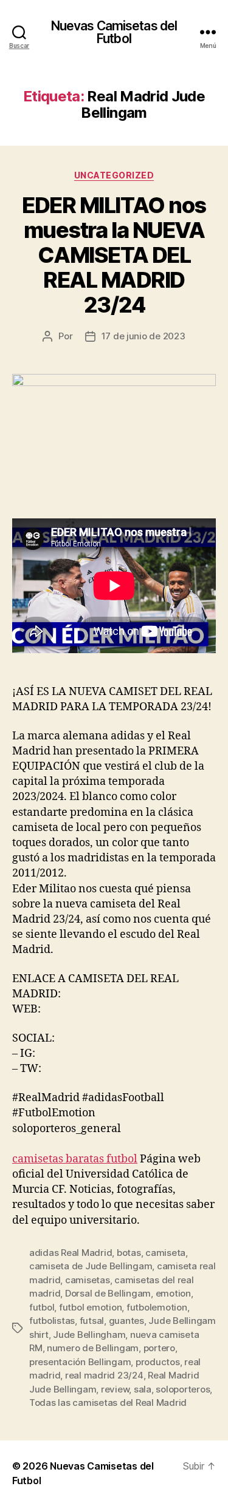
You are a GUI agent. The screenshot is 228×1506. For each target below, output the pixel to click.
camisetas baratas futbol (74, 1159)
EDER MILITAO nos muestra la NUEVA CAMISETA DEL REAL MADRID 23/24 (114, 255)
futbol (41, 1307)
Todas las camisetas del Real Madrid (108, 1402)
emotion (173, 1293)
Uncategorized (114, 175)
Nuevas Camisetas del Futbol (114, 32)
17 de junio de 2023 (143, 336)
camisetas (87, 1280)
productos (158, 1362)
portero (159, 1348)
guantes (126, 1320)
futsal (92, 1320)
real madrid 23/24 (104, 1375)
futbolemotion (156, 1307)
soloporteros (183, 1389)
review (115, 1389)
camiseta (165, 1252)
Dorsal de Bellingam (108, 1293)
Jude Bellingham (89, 1334)
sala (142, 1389)
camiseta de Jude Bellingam (90, 1266)
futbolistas (52, 1320)
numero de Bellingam (93, 1348)
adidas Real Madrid (70, 1252)
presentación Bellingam (80, 1362)
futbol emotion (90, 1307)
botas (129, 1252)
